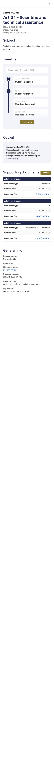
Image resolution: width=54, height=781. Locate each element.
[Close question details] (49, 3)
